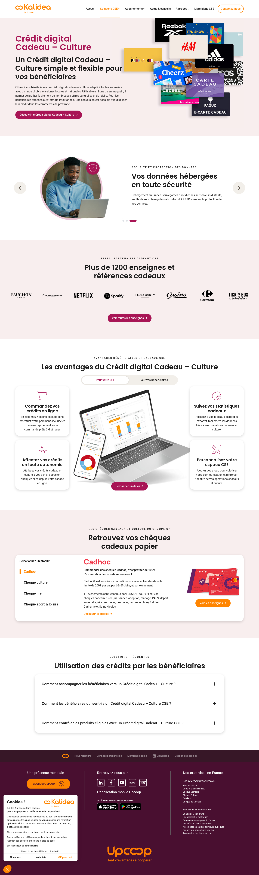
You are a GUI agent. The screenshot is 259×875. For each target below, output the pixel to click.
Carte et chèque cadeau (194, 789)
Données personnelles (109, 755)
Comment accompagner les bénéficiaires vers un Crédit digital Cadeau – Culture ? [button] (108, 684)
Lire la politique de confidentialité (22, 846)
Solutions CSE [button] (109, 8)
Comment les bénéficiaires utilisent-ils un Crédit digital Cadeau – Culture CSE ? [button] (106, 703)
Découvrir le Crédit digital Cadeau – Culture (47, 114)
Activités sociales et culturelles (197, 823)
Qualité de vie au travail (194, 814)
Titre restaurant (190, 785)
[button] (20, 188)
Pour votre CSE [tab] (105, 380)
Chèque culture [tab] (36, 582)
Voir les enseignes (211, 603)
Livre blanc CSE (204, 8)
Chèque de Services (192, 802)
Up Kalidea (163, 755)
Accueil (90, 8)
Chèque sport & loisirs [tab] (41, 604)
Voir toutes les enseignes (128, 318)
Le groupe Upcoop (44, 783)
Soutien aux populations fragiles (198, 830)
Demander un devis (128, 486)
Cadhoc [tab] (30, 571)
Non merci (15, 857)
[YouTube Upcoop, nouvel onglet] (122, 782)
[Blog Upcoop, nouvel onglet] (132, 782)
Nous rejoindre (83, 755)
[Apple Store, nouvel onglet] (107, 806)
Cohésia (187, 798)
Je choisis (40, 857)
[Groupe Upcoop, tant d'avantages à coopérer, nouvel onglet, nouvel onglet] (129, 854)
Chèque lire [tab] (33, 593)
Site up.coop (65, 756)
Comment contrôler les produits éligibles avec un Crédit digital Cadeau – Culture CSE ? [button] (112, 723)
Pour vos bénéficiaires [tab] (154, 380)
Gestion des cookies (186, 755)
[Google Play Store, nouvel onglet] (130, 806)
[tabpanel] (161, 588)
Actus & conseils (160, 8)
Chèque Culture (190, 795)
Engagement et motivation (195, 817)
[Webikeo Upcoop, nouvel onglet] (143, 782)
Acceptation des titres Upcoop (197, 833)
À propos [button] (181, 8)
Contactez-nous (231, 8)
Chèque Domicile (191, 792)
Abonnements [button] (134, 8)
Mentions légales (137, 755)
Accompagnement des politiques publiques (203, 827)
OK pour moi (65, 857)
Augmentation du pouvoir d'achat (199, 820)
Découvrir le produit (96, 613)
